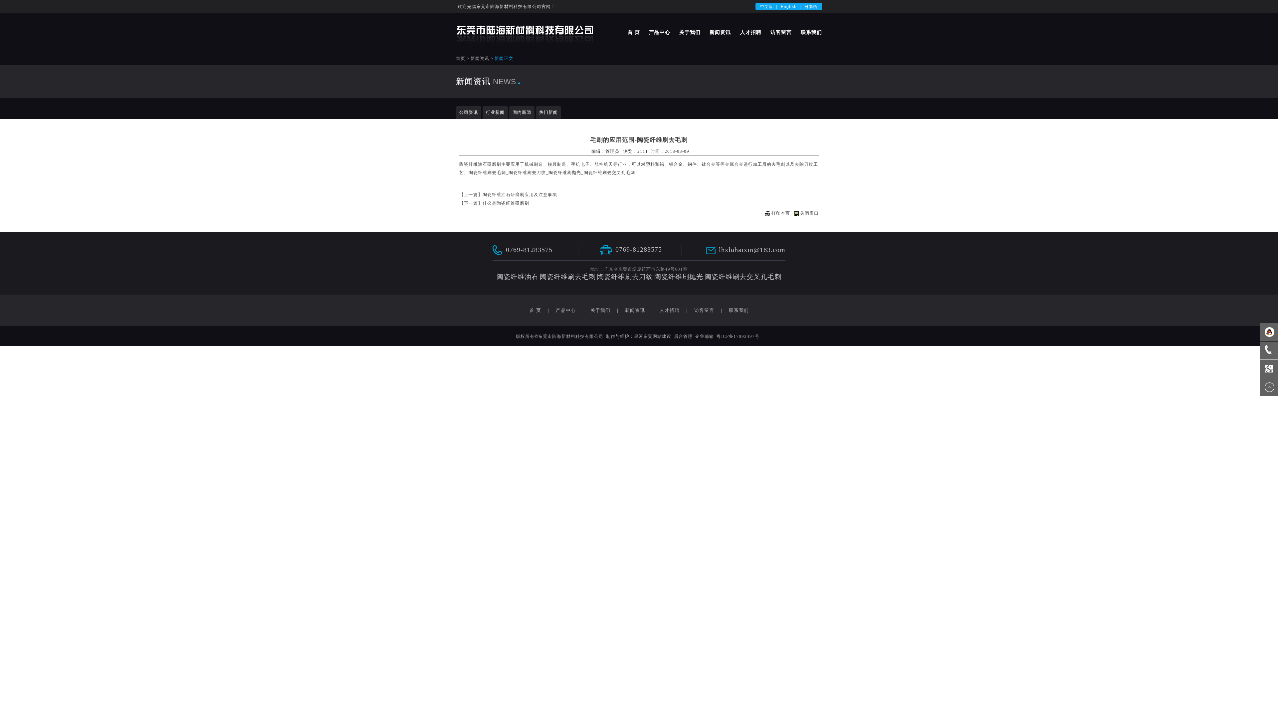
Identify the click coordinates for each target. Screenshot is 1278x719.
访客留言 (781, 32)
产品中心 (659, 32)
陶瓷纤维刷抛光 (564, 172)
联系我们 (811, 32)
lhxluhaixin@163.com (752, 249)
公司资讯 (468, 112)
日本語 (810, 6)
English (789, 6)
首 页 (634, 32)
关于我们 (690, 32)
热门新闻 (548, 112)
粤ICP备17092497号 (738, 336)
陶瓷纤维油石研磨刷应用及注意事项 (520, 194)
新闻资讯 (720, 32)
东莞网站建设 (657, 336)
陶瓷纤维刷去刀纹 (527, 172)
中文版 (766, 6)
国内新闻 (522, 112)
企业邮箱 (704, 336)
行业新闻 (495, 112)
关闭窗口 (809, 213)
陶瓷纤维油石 (473, 164)
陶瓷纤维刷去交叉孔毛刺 (609, 172)
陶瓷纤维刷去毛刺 (487, 172)
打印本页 (780, 213)
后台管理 (683, 336)
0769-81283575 (529, 249)
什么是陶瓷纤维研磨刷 (506, 203)
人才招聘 (750, 32)
